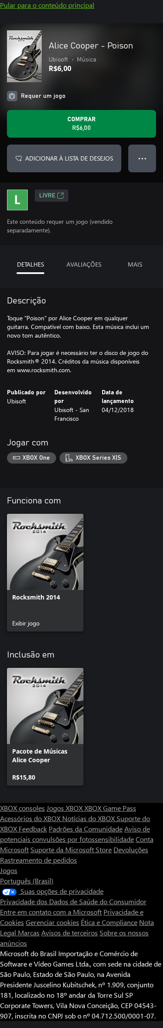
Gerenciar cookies (52, 922)
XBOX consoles (22, 807)
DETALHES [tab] (30, 264)
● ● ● (142, 158)
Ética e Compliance (109, 922)
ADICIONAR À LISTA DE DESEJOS (69, 158)
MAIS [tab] (135, 264)
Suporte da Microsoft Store (71, 849)
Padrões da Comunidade (86, 828)
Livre (47, 196)
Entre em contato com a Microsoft (51, 911)
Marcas (29, 932)
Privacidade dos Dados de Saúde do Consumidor (73, 901)
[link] (45, 573)
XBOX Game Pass (110, 807)
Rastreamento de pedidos (38, 859)
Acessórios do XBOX (31, 818)
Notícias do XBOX (89, 818)
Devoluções (130, 849)
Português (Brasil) (26, 880)
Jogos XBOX (65, 807)
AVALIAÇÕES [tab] (84, 264)
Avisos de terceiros (69, 932)
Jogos (8, 870)
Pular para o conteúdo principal (47, 5)
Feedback (33, 828)
